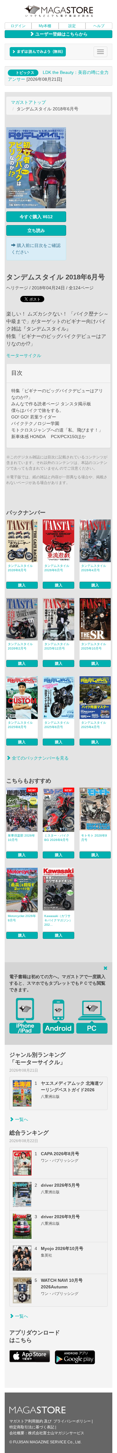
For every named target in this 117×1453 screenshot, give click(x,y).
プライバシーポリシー (72, 1421)
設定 (72, 26)
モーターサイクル (23, 355)
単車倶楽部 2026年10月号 (21, 838)
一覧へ (21, 1119)
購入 (22, 585)
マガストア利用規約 (26, 1421)
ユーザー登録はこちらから (61, 33)
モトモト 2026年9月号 (94, 838)
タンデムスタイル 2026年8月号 (20, 568)
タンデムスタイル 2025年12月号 (56, 646)
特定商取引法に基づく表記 (31, 1427)
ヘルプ (99, 26)
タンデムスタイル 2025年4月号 (93, 725)
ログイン (18, 26)
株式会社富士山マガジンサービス (56, 1433)
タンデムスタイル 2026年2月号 (20, 646)
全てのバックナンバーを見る (40, 757)
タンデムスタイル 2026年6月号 (56, 568)
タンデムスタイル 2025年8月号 (20, 725)
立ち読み (36, 230)
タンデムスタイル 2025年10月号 (93, 646)
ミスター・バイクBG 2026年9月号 (56, 838)
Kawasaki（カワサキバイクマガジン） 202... (58, 920)
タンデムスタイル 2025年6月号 (56, 725)
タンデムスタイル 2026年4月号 (93, 568)
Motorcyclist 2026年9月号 (22, 918)
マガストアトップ (28, 102)
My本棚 (45, 26)
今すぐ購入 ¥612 (36, 216)
